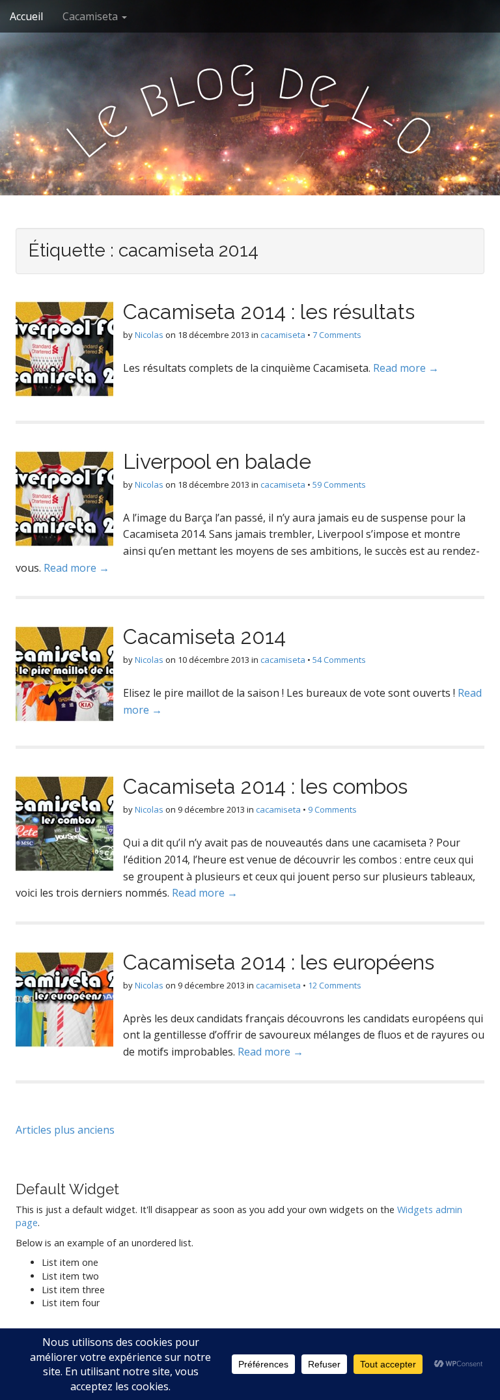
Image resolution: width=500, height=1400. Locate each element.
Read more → (406, 368)
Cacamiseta (91, 16)
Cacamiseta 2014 (204, 636)
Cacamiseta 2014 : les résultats (269, 312)
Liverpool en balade (217, 461)
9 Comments (332, 809)
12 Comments (334, 985)
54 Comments (339, 659)
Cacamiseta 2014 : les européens (278, 962)
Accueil (26, 16)
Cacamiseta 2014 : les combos (265, 786)
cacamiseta (282, 335)
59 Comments (339, 484)
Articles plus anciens (65, 1130)
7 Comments (336, 335)
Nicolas (149, 335)
